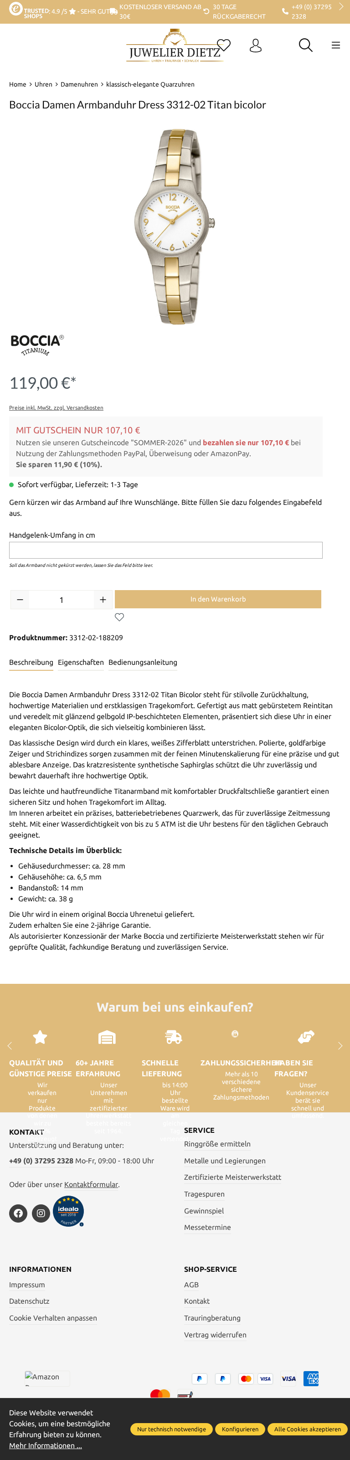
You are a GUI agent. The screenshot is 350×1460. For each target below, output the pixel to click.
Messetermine (207, 1227)
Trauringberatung (212, 1318)
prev (13, 7)
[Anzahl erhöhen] (103, 600)
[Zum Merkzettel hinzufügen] (119, 617)
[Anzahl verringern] (20, 600)
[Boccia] (37, 345)
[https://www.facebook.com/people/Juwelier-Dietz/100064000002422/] (18, 1213)
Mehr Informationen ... (45, 1445)
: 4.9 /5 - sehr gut (79, 11)
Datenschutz (29, 1301)
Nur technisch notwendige (171, 1429)
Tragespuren (204, 1194)
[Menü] (336, 45)
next (338, 7)
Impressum (27, 1284)
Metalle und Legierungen (225, 1161)
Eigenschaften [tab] (81, 662)
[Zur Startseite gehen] (175, 52)
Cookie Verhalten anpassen (53, 1318)
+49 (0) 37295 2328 (41, 1161)
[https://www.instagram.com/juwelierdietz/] (41, 1213)
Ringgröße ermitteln (217, 1144)
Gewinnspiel (204, 1211)
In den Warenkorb (218, 599)
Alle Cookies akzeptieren (307, 1429)
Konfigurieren (240, 1429)
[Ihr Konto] (255, 46)
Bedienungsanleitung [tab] (142, 662)
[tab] (31, 662)
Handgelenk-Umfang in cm (52, 535)
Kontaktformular (91, 1184)
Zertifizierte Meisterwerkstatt (232, 1177)
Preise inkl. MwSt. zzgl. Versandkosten (56, 408)
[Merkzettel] (224, 46)
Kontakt (197, 1301)
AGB (191, 1284)
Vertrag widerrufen (215, 1335)
